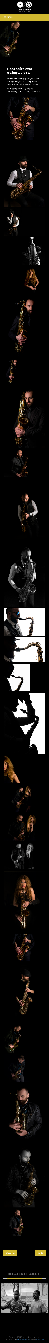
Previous (11, 1253)
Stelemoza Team (23, 1340)
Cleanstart (40, 1340)
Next (40, 1253)
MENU (10, 17)
